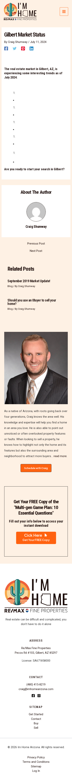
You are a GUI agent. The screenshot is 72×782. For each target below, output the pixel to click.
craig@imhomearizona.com (36, 689)
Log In (36, 771)
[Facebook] (6, 48)
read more (60, 456)
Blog (10, 286)
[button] (36, 468)
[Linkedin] (31, 48)
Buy (36, 723)
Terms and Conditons (36, 762)
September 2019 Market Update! (28, 281)
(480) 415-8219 (36, 684)
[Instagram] (39, 695)
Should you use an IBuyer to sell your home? (31, 302)
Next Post (36, 251)
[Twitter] (15, 48)
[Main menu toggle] (64, 11)
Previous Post (36, 243)
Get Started (36, 714)
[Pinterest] (23, 48)
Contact (36, 719)
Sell (36, 727)
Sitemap (36, 766)
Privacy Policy (36, 757)
